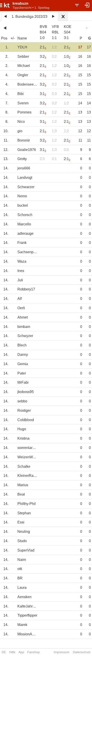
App (21, 652)
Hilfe (12, 652)
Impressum (61, 652)
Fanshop (33, 652)
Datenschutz (81, 652)
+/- (12, 38)
